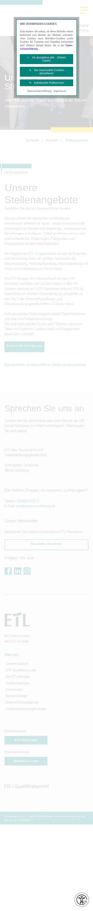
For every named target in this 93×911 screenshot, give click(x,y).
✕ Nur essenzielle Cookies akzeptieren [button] (46, 72)
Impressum (60, 91)
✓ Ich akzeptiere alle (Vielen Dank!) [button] (46, 59)
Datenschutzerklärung (39, 91)
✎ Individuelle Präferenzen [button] (46, 82)
